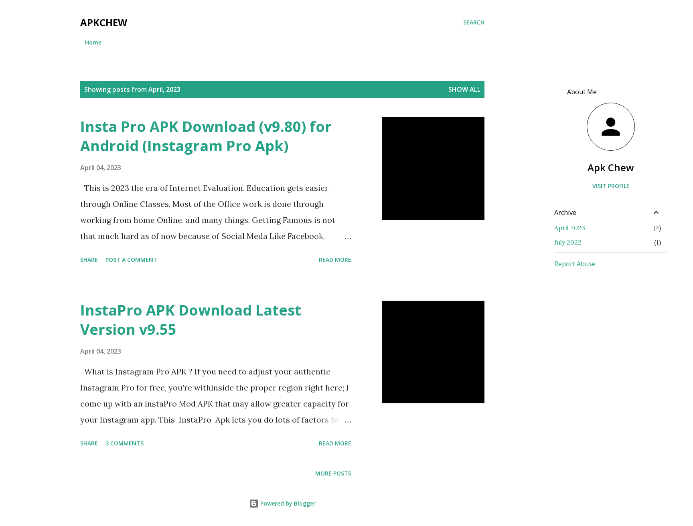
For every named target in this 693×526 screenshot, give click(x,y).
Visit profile (611, 186)
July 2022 (568, 242)
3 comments (124, 443)
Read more (335, 259)
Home (93, 42)
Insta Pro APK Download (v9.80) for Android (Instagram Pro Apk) (206, 136)
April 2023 (569, 228)
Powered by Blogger (287, 503)
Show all (464, 89)
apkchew (103, 22)
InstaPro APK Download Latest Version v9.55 (190, 319)
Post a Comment (131, 259)
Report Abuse (575, 263)
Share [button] (89, 259)
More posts (333, 473)
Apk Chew (611, 167)
